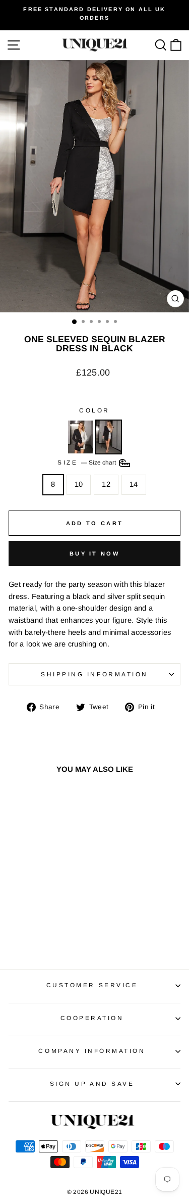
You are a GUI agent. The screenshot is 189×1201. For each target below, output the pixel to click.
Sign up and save (92, 1083)
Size (87, 462)
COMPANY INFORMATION (91, 1050)
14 (134, 484)
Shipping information (94, 674)
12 (106, 484)
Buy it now (94, 553)
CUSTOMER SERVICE (92, 985)
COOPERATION (92, 1017)
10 (79, 484)
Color (94, 410)
